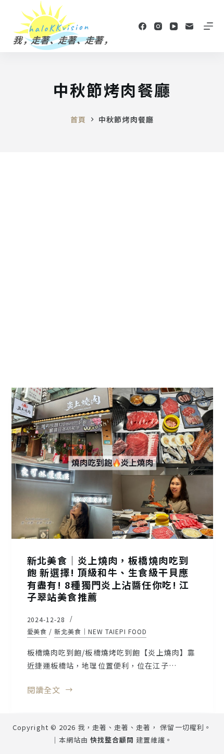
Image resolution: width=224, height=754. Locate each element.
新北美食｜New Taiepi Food (100, 631)
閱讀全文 (44, 690)
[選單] (208, 26)
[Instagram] (158, 26)
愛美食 (37, 631)
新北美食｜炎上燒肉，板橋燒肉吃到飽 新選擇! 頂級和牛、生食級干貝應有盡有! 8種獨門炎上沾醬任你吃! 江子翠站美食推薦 (108, 578)
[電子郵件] (189, 26)
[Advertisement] (112, 269)
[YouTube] (174, 26)
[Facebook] (142, 26)
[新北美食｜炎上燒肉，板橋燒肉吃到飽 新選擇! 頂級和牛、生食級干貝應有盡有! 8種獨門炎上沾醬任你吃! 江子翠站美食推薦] (112, 463)
